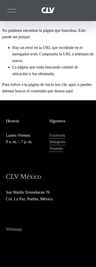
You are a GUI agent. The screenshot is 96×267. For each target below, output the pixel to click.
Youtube (56, 148)
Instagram (57, 142)
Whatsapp (14, 229)
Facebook (57, 135)
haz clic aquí (65, 84)
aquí (69, 91)
